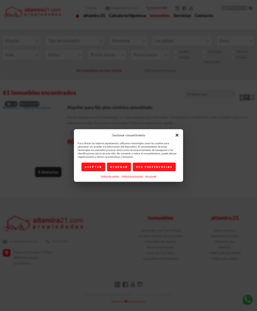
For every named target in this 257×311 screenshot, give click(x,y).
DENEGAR (119, 166)
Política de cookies (110, 176)
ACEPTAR (93, 166)
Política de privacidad (132, 176)
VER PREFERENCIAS (154, 166)
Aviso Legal (150, 176)
